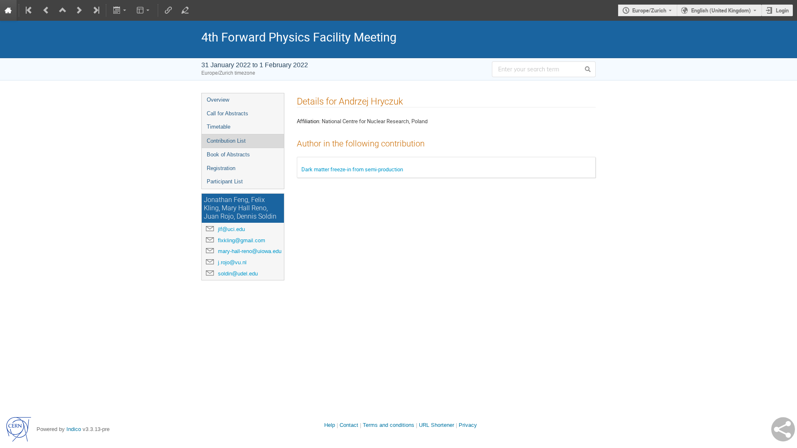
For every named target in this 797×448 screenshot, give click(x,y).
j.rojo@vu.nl (232, 262)
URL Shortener (436, 425)
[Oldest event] (29, 10)
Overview (218, 100)
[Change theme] (144, 10)
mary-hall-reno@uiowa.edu (249, 251)
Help (329, 425)
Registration (221, 168)
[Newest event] (95, 10)
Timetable (218, 127)
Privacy (468, 425)
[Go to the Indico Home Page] (8, 10)
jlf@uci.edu (231, 229)
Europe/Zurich (649, 10)
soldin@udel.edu (238, 273)
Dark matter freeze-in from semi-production (352, 169)
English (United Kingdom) (721, 10)
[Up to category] (62, 10)
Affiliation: (308, 121)
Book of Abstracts (228, 154)
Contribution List (226, 141)
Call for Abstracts (227, 113)
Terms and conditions (388, 425)
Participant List (225, 181)
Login (782, 10)
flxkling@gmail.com (241, 240)
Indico (73, 429)
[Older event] (46, 10)
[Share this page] (783, 429)
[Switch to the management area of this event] (185, 10)
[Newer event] (79, 10)
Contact (349, 425)
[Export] (120, 10)
